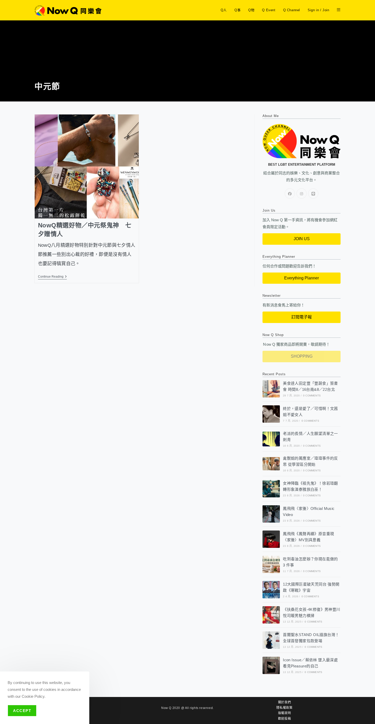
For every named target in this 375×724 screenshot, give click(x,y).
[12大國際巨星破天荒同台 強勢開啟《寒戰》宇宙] (271, 589)
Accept (22, 710)
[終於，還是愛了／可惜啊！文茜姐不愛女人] (271, 414)
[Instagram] (301, 193)
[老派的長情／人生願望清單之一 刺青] (271, 439)
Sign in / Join (318, 10)
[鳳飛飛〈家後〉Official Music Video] (271, 514)
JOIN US (302, 239)
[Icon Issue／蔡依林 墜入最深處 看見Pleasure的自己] (271, 665)
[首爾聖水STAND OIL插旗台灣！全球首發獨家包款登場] (271, 640)
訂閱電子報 (301, 317)
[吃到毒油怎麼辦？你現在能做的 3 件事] (271, 564)
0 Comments (312, 395)
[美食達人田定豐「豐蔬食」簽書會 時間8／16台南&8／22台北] (271, 388)
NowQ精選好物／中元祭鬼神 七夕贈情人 (85, 229)
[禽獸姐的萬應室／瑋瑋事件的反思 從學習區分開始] (271, 463)
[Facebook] (290, 193)
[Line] (313, 193)
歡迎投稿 (284, 718)
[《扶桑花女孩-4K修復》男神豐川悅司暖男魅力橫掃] (271, 615)
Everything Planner (301, 278)
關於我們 (284, 702)
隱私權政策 (284, 707)
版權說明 (284, 713)
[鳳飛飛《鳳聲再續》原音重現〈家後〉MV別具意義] (271, 539)
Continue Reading (52, 276)
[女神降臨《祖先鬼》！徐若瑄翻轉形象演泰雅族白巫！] (271, 488)
